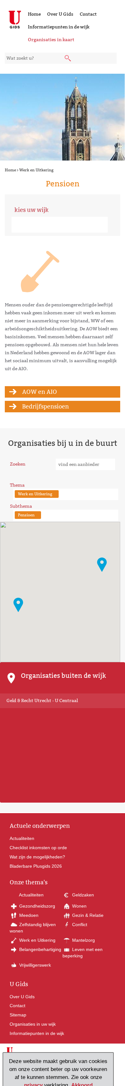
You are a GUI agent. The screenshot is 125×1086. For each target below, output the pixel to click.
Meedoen (28, 915)
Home (34, 14)
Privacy (80, 1079)
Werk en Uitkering (36, 170)
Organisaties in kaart (51, 39)
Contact (88, 14)
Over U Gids (60, 14)
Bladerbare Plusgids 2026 (36, 866)
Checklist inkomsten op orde (38, 847)
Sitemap (18, 1014)
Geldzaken (82, 894)
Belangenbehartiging (39, 949)
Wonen (79, 906)
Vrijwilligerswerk (34, 965)
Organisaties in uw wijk (33, 1024)
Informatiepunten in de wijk (58, 27)
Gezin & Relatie (87, 915)
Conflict (79, 924)
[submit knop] (68, 58)
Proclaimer (62, 1079)
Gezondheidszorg (36, 906)
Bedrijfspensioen (45, 406)
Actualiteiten (22, 838)
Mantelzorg (83, 940)
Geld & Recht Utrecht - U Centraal (42, 700)
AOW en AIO (39, 391)
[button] (18, 605)
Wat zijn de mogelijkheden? (37, 856)
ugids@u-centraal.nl (30, 1069)
